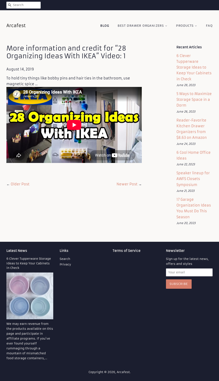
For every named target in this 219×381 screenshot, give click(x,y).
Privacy (65, 264)
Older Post (20, 184)
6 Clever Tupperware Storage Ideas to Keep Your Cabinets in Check (194, 67)
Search (65, 259)
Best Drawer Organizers (141, 26)
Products (185, 26)
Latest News (16, 251)
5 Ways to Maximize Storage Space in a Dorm (194, 99)
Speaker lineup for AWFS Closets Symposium (193, 179)
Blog (104, 26)
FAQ (209, 26)
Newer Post (127, 184)
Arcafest (123, 372)
